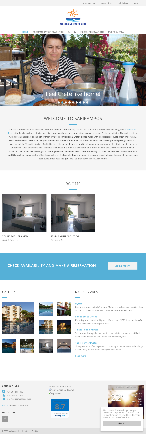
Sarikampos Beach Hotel (60, 386)
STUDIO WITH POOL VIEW (65, 236)
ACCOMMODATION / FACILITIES (48, 32)
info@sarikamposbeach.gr (19, 399)
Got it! (121, 423)
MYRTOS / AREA (116, 32)
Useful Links (122, 3)
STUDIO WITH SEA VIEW (15, 236)
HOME (25, 32)
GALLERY (72, 32)
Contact (136, 3)
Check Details (8, 240)
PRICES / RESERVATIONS (92, 32)
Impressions (106, 3)
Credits (35, 431)
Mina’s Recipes (89, 3)
